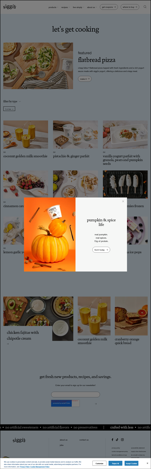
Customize (99, 463)
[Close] (147, 463)
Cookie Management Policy (39, 466)
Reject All (115, 463)
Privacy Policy (25, 466)
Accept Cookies (131, 463)
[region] (75, 463)
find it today (100, 249)
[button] (123, 202)
